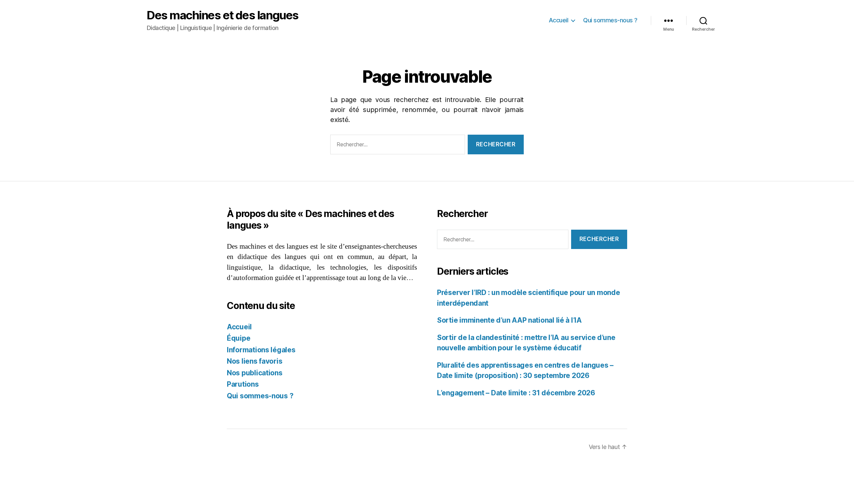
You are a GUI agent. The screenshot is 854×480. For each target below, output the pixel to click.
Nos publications (255, 373)
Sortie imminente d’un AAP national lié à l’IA (509, 320)
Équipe (238, 338)
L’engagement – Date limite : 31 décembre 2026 (516, 393)
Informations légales (261, 350)
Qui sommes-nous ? (610, 20)
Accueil (558, 20)
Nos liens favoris (254, 361)
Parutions (243, 384)
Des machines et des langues (223, 15)
